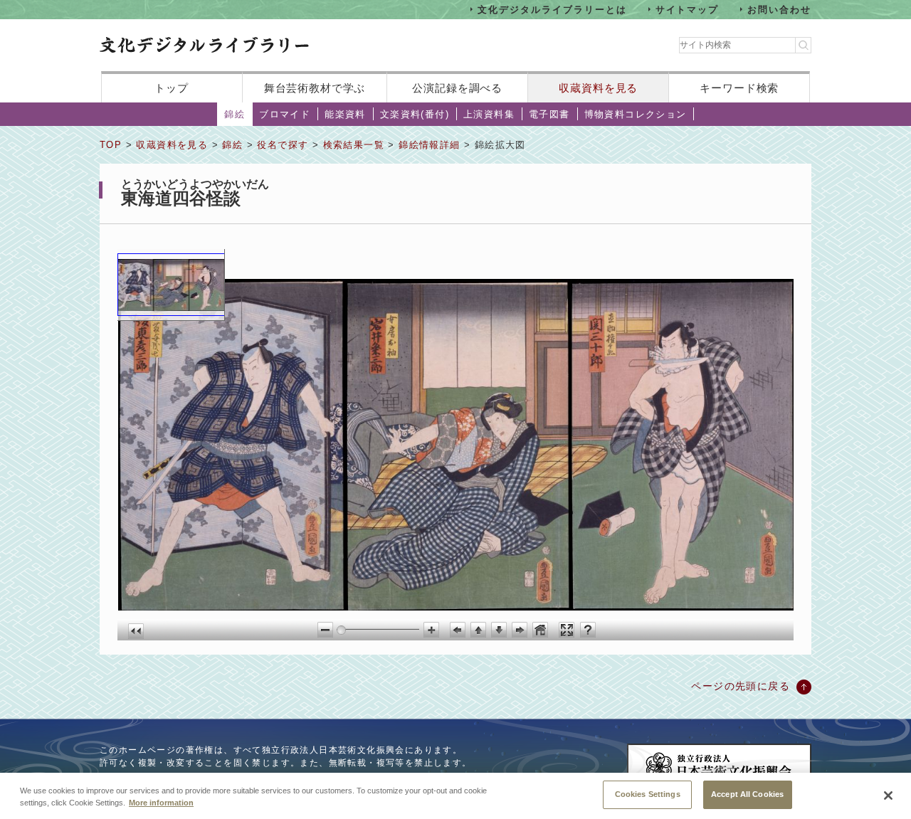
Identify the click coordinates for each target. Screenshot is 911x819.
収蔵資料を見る (598, 88)
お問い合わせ (779, 9)
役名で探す (282, 144)
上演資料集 (489, 114)
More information (161, 803)
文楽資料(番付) (414, 114)
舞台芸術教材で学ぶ (315, 88)
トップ (171, 88)
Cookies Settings (647, 794)
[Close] (888, 795)
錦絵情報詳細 (429, 144)
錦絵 (234, 114)
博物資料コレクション (635, 114)
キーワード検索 (739, 88)
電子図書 (549, 114)
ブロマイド (284, 114)
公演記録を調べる (457, 88)
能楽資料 (345, 114)
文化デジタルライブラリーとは (552, 9)
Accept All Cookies (747, 794)
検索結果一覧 (353, 144)
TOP (111, 144)
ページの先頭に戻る (740, 686)
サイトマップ (687, 9)
